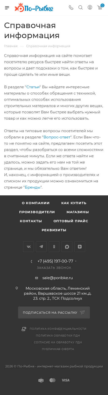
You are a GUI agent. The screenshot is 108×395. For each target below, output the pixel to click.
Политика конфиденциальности (58, 329)
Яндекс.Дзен (79, 246)
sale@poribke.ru (57, 277)
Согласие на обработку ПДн (58, 342)
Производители (37, 212)
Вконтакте (28, 246)
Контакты (31, 221)
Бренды (32, 187)
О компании (36, 203)
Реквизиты (54, 230)
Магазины (78, 212)
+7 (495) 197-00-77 (55, 261)
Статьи (32, 87)
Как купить (73, 203)
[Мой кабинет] (90, 8)
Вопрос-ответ (56, 137)
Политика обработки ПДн (58, 335)
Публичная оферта (58, 349)
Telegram (41, 246)
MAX (67, 246)
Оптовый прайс (70, 221)
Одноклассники (54, 246)
